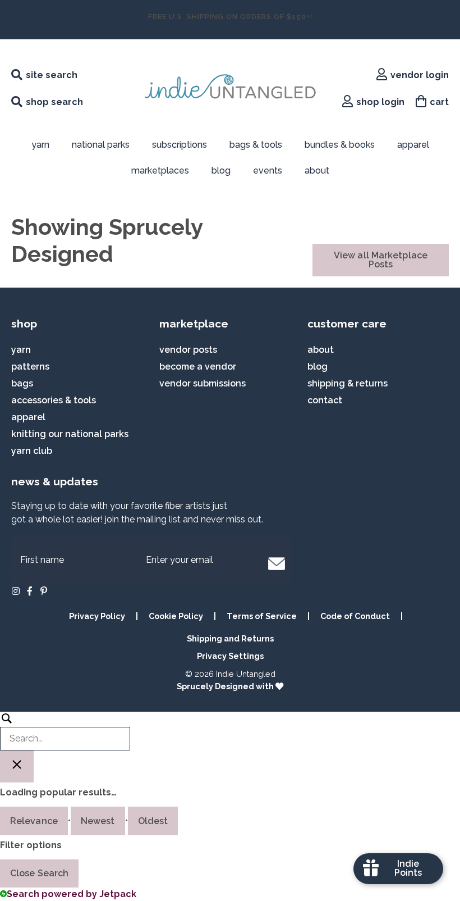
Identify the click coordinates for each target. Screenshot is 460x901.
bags (22, 383)
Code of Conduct (355, 616)
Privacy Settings (230, 656)
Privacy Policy (97, 616)
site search (51, 75)
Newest (98, 821)
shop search (54, 102)
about (317, 170)
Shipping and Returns (230, 638)
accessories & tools (53, 400)
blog (221, 170)
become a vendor (197, 366)
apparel (413, 144)
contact (324, 400)
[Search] (65, 731)
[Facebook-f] (29, 590)
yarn (21, 349)
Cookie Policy (176, 616)
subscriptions (179, 144)
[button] (276, 563)
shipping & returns (347, 383)
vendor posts (188, 349)
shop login (380, 102)
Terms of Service (262, 616)
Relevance (34, 821)
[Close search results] (17, 766)
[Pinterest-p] (43, 590)
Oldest (153, 821)
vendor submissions (202, 383)
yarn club (31, 450)
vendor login (419, 75)
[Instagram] (15, 590)
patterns (30, 366)
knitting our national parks (69, 434)
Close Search (39, 873)
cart (439, 102)
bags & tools (255, 144)
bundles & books (340, 144)
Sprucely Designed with (226, 686)
